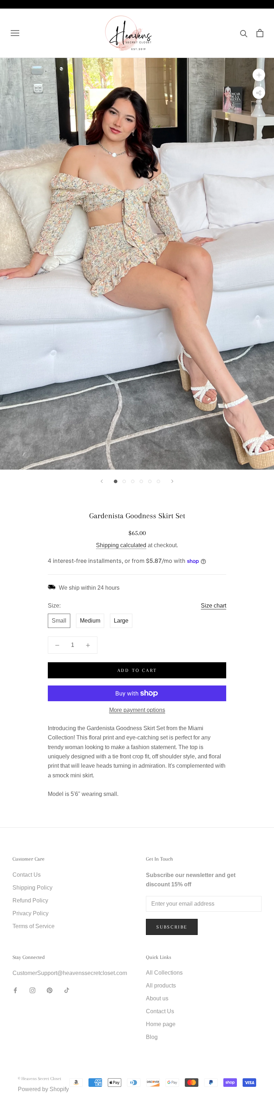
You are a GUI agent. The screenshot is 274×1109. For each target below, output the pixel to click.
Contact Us (26, 875)
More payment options (137, 710)
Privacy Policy (30, 913)
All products (161, 985)
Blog (152, 1037)
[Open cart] (260, 33)
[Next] (172, 481)
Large (121, 621)
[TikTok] (67, 990)
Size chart (213, 606)
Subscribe (171, 927)
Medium (90, 621)
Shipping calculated (121, 545)
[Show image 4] (141, 481)
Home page (161, 1024)
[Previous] (102, 481)
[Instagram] (32, 990)
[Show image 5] (150, 481)
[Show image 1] (115, 481)
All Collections (164, 973)
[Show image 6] (158, 481)
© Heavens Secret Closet (39, 1078)
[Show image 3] (133, 481)
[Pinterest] (49, 990)
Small (59, 621)
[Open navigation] (15, 33)
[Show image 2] (124, 481)
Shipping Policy (32, 888)
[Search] (244, 33)
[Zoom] (259, 74)
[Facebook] (15, 990)
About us (157, 998)
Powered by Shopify (43, 1089)
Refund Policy (30, 900)
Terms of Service (33, 926)
